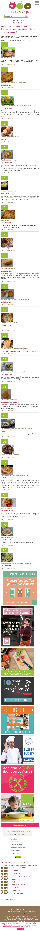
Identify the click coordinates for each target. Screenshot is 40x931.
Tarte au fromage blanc (9, 537)
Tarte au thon (5, 220)
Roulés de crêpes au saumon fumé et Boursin (16, 429)
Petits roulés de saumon (9, 323)
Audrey (15, 871)
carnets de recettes (13, 38)
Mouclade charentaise (8, 191)
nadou (15, 882)
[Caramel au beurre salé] (20, 394)
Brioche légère (6, 248)
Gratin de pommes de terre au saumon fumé (16, 106)
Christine (16, 890)
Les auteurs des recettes (13, 862)
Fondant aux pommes (8, 160)
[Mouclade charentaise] (20, 185)
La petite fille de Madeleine (10, 402)
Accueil (3, 27)
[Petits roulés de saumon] (20, 317)
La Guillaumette (6, 85)
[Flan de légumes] (20, 52)
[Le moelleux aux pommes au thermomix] (20, 470)
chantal (15, 887)
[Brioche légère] (20, 242)
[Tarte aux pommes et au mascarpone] (20, 77)
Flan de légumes (6, 57)
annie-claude (5, 193)
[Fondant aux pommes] (20, 154)
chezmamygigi (6, 325)
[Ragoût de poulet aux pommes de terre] (20, 366)
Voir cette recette (9, 64)
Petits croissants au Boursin (10, 137)
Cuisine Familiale (19, 879)
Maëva (3, 431)
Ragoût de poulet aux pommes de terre (14, 372)
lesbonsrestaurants (7, 510)
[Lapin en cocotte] (20, 502)
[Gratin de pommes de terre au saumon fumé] (20, 100)
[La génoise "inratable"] (20, 263)
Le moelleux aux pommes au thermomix (14, 475)
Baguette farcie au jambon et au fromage (15, 299)
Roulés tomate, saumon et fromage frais (14, 348)
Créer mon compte (19, 24)
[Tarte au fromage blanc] (20, 531)
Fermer (21, 929)
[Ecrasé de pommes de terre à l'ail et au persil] (20, 557)
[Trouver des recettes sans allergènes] (20, 588)
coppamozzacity (18, 885)
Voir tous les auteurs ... (8, 899)
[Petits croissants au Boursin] (20, 131)
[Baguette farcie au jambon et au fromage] (20, 294)
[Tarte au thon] (20, 214)
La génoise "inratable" (8, 268)
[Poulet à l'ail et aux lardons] (20, 449)
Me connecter (18, 22)
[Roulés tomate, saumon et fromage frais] (20, 343)
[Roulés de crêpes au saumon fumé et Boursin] (20, 423)
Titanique (4, 139)
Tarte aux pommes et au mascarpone (13, 82)
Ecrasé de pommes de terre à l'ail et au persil (16, 563)
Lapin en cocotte (6, 508)
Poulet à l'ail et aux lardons (10, 454)
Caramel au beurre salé (9, 399)
